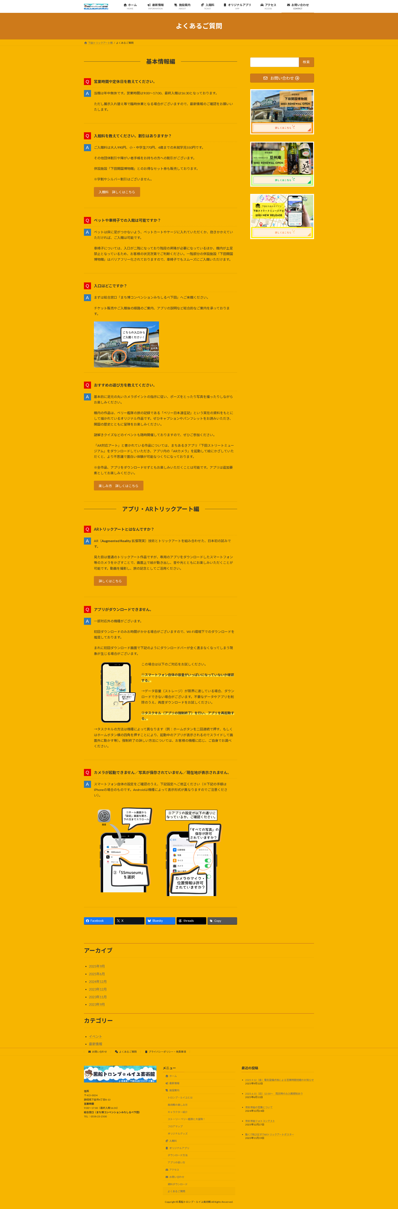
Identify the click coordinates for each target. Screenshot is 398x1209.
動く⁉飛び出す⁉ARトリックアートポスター (269, 1134)
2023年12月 (98, 989)
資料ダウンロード (178, 1184)
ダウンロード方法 (178, 1155)
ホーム (174, 1076)
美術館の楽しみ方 (178, 1104)
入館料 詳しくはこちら (117, 192)
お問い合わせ (99, 1051)
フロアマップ (175, 1126)
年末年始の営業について (259, 1107)
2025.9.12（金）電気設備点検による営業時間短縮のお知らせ (279, 1079)
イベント (95, 1036)
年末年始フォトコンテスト (260, 1121)
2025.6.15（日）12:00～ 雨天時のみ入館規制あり (274, 1093)
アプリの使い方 (176, 1162)
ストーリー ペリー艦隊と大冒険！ (186, 1119)
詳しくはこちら (110, 581)
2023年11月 (98, 997)
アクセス (175, 1169)
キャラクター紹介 (178, 1112)
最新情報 (95, 1044)
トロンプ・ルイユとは (180, 1097)
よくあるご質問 (128, 1051)
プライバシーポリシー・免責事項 (167, 1051)
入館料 (174, 1140)
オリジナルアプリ (179, 1148)
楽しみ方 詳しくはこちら (118, 486)
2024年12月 (98, 981)
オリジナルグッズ (178, 1133)
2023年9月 (97, 1004)
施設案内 (175, 1090)
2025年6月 (97, 974)
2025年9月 (97, 966)
